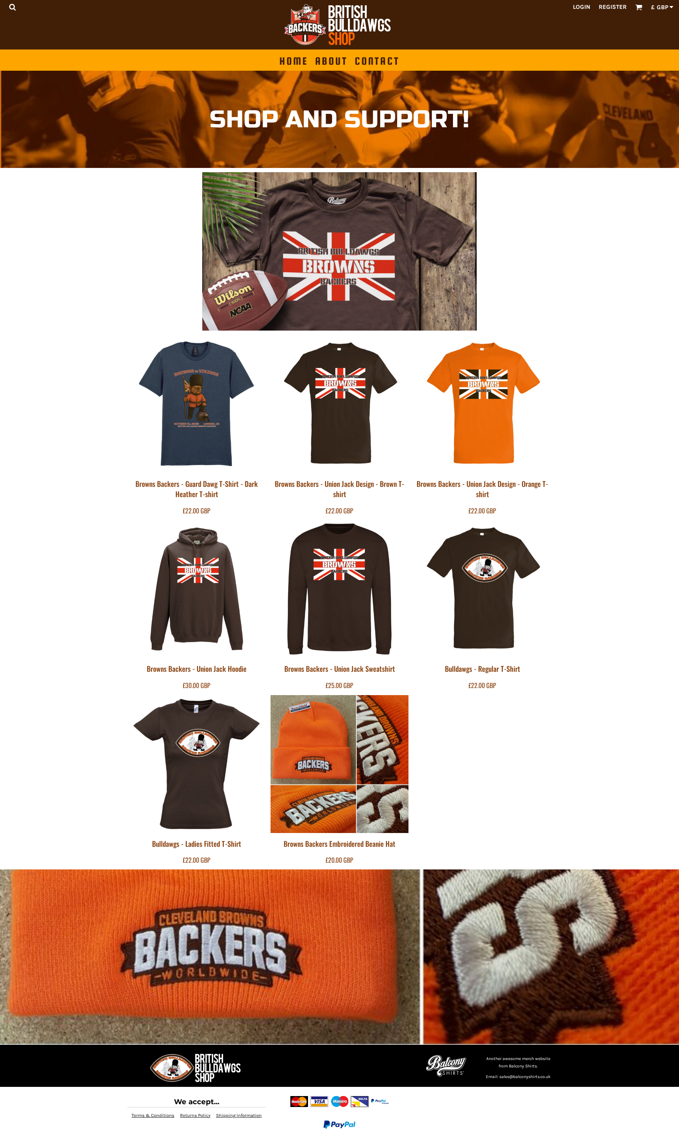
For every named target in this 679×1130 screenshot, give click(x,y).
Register (613, 6)
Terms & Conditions (153, 1115)
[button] (12, 7)
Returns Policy (195, 1115)
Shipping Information (239, 1115)
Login (581, 6)
